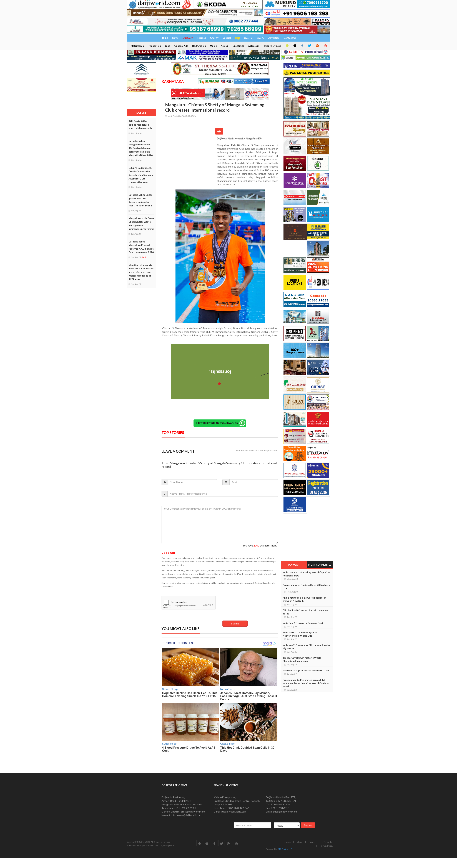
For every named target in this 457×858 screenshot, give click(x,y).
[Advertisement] (189, 160)
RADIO (260, 37)
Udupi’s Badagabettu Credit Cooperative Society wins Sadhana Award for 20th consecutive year (141, 175)
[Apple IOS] (294, 45)
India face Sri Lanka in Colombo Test (303, 623)
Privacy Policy (326, 845)
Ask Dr (224, 45)
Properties (155, 45)
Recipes (201, 37)
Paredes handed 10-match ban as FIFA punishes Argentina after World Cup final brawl (306, 683)
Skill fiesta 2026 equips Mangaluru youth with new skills (140, 125)
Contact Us (290, 37)
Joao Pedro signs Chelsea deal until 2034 (306, 670)
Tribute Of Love (272, 45)
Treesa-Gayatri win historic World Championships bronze (302, 659)
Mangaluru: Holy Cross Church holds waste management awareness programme (141, 223)
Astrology (253, 45)
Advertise (274, 37)
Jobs (167, 45)
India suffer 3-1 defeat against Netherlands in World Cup (300, 634)
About (300, 842)
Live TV (248, 37)
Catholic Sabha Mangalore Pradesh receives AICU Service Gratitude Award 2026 (141, 247)
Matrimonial (137, 45)
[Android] (287, 45)
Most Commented (320, 564)
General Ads (181, 45)
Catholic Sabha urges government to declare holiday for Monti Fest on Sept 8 (140, 200)
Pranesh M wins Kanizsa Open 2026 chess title (306, 587)
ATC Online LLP (285, 849)
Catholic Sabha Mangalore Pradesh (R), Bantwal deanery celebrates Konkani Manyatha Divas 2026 (141, 148)
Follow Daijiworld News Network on (216, 422)
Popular (293, 564)
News (175, 37)
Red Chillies (199, 45)
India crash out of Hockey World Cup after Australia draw (306, 574)
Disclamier (328, 842)
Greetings (238, 45)
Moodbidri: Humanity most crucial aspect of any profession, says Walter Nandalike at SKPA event (141, 272)
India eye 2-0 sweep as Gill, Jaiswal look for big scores (307, 647)
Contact (312, 842)
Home (288, 842)
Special (227, 37)
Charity (214, 37)
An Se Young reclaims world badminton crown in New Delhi (304, 599)
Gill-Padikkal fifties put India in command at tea (305, 612)
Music (213, 45)
